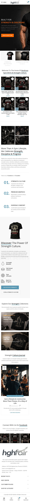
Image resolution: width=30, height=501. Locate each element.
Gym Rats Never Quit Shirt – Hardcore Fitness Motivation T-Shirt (22, 93)
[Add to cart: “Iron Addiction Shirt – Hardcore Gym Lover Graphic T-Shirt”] (2, 109)
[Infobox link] (15, 263)
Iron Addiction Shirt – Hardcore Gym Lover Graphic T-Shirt (8, 113)
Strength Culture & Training (15, 396)
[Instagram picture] (5, 438)
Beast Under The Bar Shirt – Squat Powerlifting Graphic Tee (8, 93)
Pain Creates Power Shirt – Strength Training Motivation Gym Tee (22, 113)
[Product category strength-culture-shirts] (22, 58)
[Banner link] (15, 321)
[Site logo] (15, 2)
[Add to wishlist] (12, 78)
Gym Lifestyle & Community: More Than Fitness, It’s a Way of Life (15, 401)
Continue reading (15, 412)
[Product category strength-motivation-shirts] (8, 59)
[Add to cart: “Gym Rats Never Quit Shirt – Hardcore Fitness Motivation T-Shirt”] (16, 88)
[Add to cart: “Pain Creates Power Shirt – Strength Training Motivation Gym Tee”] (16, 109)
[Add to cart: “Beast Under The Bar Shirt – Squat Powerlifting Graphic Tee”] (2, 88)
